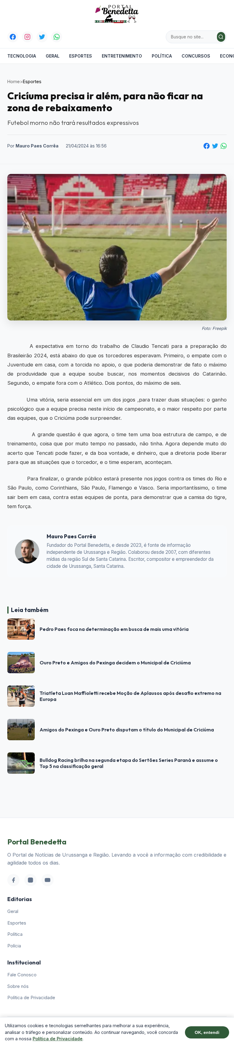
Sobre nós (18, 986)
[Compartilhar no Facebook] (207, 146)
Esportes (80, 55)
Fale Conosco (22, 975)
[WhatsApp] (56, 36)
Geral (52, 55)
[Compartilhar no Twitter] (215, 146)
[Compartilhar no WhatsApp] (224, 146)
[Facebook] (12, 36)
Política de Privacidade (31, 997)
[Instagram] (27, 36)
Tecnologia (21, 55)
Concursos (196, 55)
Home (13, 81)
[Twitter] (42, 36)
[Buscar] (221, 37)
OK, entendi (207, 1032)
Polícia (14, 946)
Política (162, 55)
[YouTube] (47, 880)
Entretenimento (122, 55)
